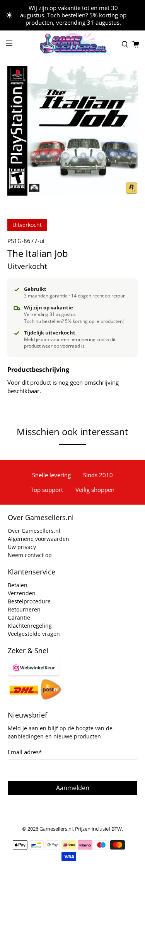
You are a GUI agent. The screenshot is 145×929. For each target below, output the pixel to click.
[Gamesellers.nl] (72, 44)
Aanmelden (72, 788)
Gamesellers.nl (56, 829)
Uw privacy (22, 547)
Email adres (25, 752)
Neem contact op (30, 555)
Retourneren (24, 609)
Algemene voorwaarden (38, 538)
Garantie (19, 617)
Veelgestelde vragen (34, 633)
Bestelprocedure (29, 601)
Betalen (17, 585)
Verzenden (22, 593)
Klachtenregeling (30, 625)
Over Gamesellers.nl (34, 530)
